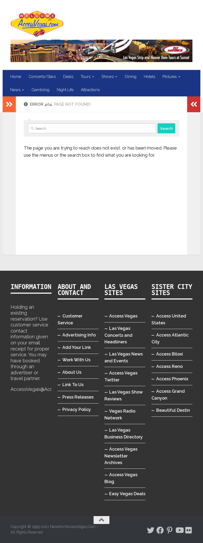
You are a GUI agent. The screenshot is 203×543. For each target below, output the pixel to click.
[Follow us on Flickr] (188, 530)
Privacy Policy (76, 409)
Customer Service (70, 319)
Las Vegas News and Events (123, 357)
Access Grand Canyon (168, 395)
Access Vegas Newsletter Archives (120, 456)
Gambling (40, 89)
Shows (108, 76)
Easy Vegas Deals (127, 493)
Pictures (170, 76)
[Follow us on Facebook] (160, 530)
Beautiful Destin (173, 410)
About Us (71, 372)
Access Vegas (123, 316)
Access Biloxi (169, 354)
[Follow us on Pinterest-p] (169, 530)
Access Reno (169, 366)
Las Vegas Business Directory (123, 433)
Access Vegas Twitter (120, 376)
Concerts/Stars (42, 76)
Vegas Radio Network (119, 414)
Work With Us (76, 359)
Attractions (90, 89)
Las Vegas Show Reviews (123, 395)
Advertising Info (79, 335)
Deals (68, 76)
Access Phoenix (172, 378)
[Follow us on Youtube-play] (179, 530)
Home (15, 76)
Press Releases (78, 397)
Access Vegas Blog (120, 478)
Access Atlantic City (169, 338)
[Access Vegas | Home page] (37, 24)
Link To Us (73, 384)
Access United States (168, 319)
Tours (85, 76)
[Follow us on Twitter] (150, 530)
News (15, 89)
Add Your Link (76, 347)
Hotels (149, 76)
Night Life (65, 89)
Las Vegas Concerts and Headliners (118, 335)
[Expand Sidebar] (9, 104)
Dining (130, 76)
